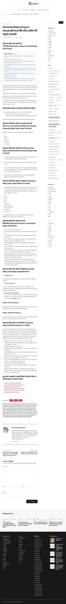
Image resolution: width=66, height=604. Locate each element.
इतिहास (50, 37)
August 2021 (38, 547)
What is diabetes (52, 167)
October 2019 (38, 592)
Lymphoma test (58, 100)
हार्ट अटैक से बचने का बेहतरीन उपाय (59, 539)
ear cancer (51, 92)
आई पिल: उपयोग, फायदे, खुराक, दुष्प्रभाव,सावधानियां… (14, 388)
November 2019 (38, 590)
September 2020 (38, 570)
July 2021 (37, 549)
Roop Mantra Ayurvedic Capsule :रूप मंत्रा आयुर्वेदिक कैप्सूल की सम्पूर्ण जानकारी (10, 453)
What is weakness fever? (53, 178)
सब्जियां (50, 58)
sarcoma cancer (52, 132)
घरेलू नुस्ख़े (50, 41)
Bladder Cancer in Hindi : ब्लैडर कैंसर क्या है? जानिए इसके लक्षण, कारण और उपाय (56, 523)
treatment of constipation (54, 151)
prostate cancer (52, 129)
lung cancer (59, 97)
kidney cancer (51, 97)
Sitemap (50, 244)
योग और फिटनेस (25, 9)
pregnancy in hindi (55, 125)
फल (49, 49)
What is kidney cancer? (53, 170)
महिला (50, 53)
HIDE (15, 53)
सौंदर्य (49, 60)
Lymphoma (51, 100)
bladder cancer (52, 76)
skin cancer (51, 135)
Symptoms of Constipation (54, 143)
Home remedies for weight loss (55, 94)
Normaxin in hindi (52, 111)
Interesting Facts (41, 9)
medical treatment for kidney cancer (54, 106)
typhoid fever (52, 157)
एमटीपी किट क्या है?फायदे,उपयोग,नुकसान (12, 386)
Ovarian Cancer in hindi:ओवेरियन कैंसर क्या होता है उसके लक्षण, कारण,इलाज (25, 523)
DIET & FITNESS (52, 32)
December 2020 (38, 563)
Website (5, 492)
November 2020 (38, 565)
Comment (5, 466)
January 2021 (38, 561)
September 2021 (38, 545)
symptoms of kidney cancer (54, 146)
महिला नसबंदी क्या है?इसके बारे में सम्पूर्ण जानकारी (13, 384)
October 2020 (38, 568)
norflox (50, 108)
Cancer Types (51, 78)
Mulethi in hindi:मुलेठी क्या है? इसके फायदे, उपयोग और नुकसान (29, 452)
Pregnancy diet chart (54, 120)
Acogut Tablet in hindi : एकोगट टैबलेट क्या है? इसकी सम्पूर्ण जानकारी (59, 567)
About (47, 9)
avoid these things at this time (55, 70)
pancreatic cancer (52, 114)
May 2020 (37, 578)
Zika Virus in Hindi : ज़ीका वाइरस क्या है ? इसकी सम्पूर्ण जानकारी (59, 560)
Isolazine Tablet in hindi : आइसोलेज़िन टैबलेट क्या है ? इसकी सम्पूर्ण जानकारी (59, 547)
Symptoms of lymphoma (53, 149)
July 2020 (37, 574)
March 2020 (37, 582)
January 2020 (38, 586)
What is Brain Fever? (52, 165)
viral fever (60, 159)
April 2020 (37, 580)
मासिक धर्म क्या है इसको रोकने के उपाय (11, 392)
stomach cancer (52, 141)
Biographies (32, 9)
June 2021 (37, 551)
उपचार (19, 9)
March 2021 (37, 557)
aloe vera (50, 68)
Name (4, 486)
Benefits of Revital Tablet (54, 73)
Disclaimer (51, 238)
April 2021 (37, 555)
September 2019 (38, 595)
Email (22, 486)
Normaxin (56, 108)
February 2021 (38, 559)
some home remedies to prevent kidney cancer (55, 138)
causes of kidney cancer (53, 81)
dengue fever (52, 86)
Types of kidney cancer (53, 154)
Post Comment (32, 501)
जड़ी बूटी (50, 43)
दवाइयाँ (7, 23)
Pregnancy (55, 117)
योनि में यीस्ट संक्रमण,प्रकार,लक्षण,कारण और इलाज (14, 390)
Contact (50, 240)
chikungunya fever (53, 84)
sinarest (59, 132)
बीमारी (9, 23)
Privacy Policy (52, 236)
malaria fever (51, 102)
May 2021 (37, 553)
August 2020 (38, 572)
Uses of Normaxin (52, 159)
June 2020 (37, 576)
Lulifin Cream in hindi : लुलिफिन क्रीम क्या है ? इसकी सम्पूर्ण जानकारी (59, 554)
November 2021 (38, 540)
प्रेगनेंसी (50, 47)
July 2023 (37, 538)
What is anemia (51, 162)
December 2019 (38, 588)
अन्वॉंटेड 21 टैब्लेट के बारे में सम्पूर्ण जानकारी (12, 383)
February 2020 (38, 584)
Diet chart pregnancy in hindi (54, 89)
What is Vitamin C (52, 175)
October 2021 (38, 543)
